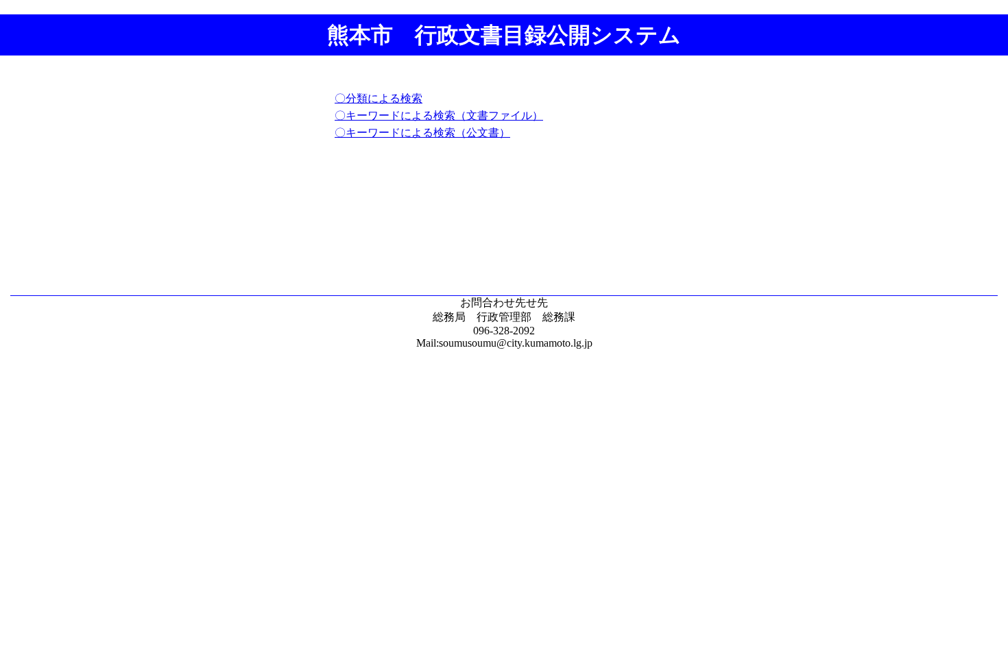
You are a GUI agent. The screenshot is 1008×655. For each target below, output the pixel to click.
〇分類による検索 (378, 98)
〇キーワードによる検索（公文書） (422, 132)
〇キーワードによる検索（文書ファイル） (439, 115)
